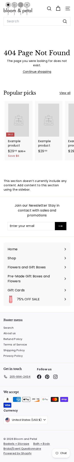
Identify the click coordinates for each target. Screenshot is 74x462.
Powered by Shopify (17, 453)
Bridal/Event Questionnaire (22, 449)
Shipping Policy (14, 350)
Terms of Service (15, 344)
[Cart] (58, 8)
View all (65, 93)
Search (8, 328)
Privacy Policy (13, 356)
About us (9, 333)
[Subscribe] (60, 226)
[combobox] (37, 21)
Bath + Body (41, 444)
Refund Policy (12, 339)
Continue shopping (37, 72)
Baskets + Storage (16, 444)
